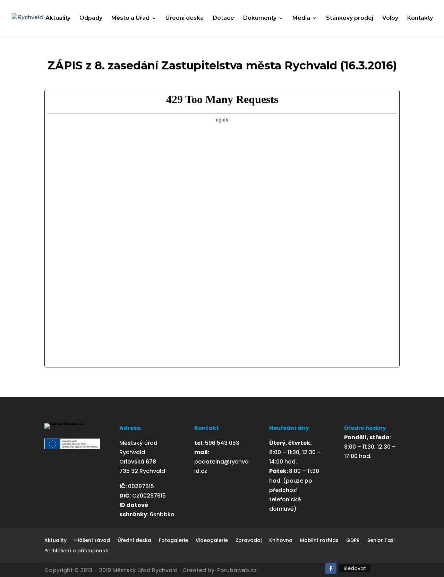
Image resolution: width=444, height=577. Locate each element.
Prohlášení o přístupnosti (76, 551)
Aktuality (57, 18)
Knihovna (280, 541)
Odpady (90, 18)
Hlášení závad (92, 541)
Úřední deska (184, 18)
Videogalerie (212, 541)
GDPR (353, 541)
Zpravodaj (249, 541)
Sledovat (354, 568)
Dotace (223, 18)
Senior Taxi (380, 541)
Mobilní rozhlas (319, 541)
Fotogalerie (173, 541)
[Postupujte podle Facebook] (330, 568)
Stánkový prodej (349, 18)
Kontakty (420, 18)
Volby (390, 18)
